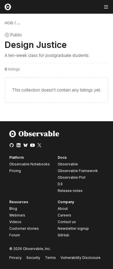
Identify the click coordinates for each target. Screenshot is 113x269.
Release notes (70, 190)
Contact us (67, 222)
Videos (15, 222)
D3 (60, 184)
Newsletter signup (73, 229)
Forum (14, 235)
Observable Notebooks (29, 164)
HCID (9, 23)
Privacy (15, 257)
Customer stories (24, 228)
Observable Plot (71, 177)
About (63, 208)
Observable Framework (78, 171)
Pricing (15, 171)
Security (33, 257)
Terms (50, 257)
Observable (68, 164)
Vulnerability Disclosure (81, 257)
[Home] (34, 136)
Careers (64, 215)
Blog (13, 208)
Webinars (17, 215)
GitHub (63, 235)
